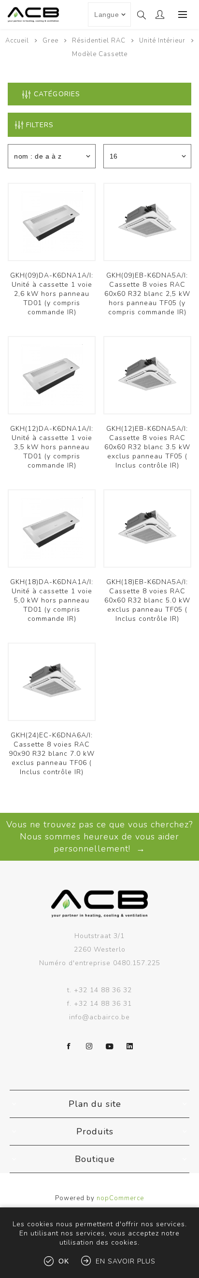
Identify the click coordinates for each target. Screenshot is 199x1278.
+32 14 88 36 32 (103, 990)
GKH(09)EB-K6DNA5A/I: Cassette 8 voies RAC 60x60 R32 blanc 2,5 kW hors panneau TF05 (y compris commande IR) (147, 294)
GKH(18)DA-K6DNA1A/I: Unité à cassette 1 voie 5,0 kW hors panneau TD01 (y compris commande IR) (51, 600)
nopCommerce (120, 1198)
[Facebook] (69, 1046)
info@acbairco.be (99, 1017)
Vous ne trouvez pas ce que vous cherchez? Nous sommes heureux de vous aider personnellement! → (99, 836)
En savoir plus (126, 1261)
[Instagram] (89, 1046)
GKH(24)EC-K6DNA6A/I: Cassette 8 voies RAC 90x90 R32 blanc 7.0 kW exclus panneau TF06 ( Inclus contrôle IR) (52, 754)
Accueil (17, 40)
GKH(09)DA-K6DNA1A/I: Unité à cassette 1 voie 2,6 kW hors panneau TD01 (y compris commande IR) (51, 294)
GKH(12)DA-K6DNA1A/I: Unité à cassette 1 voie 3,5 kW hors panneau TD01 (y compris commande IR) (51, 447)
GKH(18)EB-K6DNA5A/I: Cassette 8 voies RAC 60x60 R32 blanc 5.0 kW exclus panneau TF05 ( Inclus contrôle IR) (147, 600)
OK (63, 1261)
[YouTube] (109, 1046)
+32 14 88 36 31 (103, 1003)
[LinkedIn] (130, 1046)
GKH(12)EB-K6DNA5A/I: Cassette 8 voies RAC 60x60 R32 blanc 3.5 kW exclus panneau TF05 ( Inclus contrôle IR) (147, 447)
